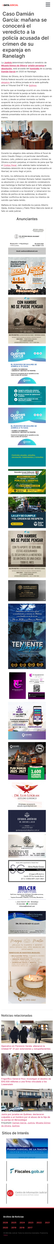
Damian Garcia (19, 1122)
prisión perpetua (36, 65)
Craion (6, 1235)
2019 (13, 1227)
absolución (6, 68)
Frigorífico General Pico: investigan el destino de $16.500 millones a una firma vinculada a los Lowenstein (26, 1082)
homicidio (35, 68)
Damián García (8, 71)
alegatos (5, 82)
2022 (39, 1222)
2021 (47, 1222)
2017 (30, 1227)
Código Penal (10, 165)
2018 (21, 1227)
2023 (30, 1222)
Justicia (8, 62)
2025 (13, 1222)
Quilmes (32, 85)
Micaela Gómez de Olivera (14, 65)
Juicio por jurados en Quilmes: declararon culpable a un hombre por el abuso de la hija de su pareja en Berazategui (25, 1117)
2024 (22, 1222)
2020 (5, 1227)
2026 (5, 1222)
